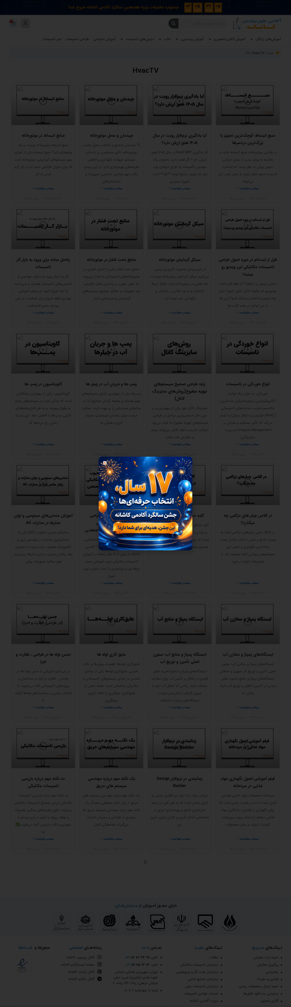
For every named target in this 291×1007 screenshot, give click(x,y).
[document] (145, 503)
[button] (105, 463)
